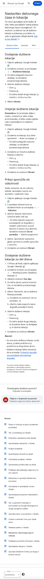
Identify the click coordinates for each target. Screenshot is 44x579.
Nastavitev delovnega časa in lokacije (21, 534)
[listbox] (33, 45)
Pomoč (7, 418)
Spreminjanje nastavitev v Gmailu (22, 443)
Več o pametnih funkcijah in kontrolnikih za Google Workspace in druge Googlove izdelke (23, 506)
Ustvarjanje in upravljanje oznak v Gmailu (22, 487)
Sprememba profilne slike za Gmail (22, 465)
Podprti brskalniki (15, 449)
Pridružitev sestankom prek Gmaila (22, 438)
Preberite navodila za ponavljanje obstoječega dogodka (22, 355)
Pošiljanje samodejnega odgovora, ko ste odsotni (23, 471)
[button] (4, 3)
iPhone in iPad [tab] (12, 45)
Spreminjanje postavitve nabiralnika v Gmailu (23, 496)
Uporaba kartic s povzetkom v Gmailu (24, 514)
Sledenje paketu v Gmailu (19, 527)
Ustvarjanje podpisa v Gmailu (20, 459)
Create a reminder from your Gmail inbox (22, 520)
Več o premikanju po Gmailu (20, 433)
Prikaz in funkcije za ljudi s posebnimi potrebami (23, 426)
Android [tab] (24, 45)
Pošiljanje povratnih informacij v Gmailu (24, 541)
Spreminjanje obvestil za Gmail (21, 454)
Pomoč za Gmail (16, 3)
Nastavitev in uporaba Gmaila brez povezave (22, 479)
